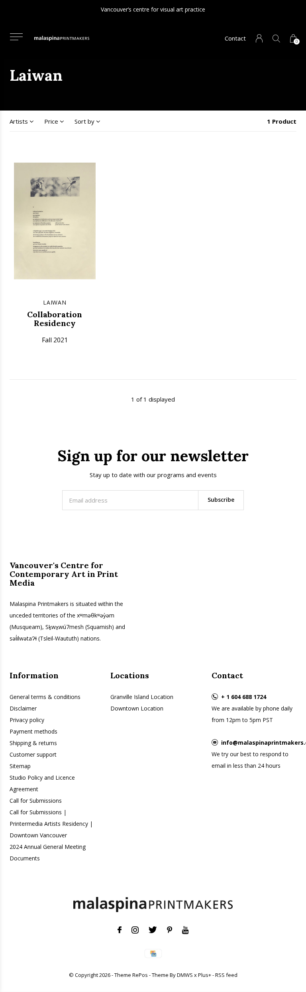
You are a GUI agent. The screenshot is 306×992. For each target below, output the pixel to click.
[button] (16, 37)
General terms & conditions (45, 697)
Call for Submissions (36, 800)
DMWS (185, 974)
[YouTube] (185, 930)
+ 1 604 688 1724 (243, 697)
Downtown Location (136, 708)
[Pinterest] (169, 930)
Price (51, 121)
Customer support (33, 754)
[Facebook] (120, 930)
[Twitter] (153, 930)
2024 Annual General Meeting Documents (48, 852)
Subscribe (221, 499)
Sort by (84, 121)
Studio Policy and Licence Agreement (42, 783)
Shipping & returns (33, 743)
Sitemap (20, 766)
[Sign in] (259, 38)
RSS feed (226, 974)
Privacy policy (27, 720)
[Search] (276, 38)
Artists (19, 121)
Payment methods (33, 731)
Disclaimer (23, 708)
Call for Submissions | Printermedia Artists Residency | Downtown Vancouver (51, 823)
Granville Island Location (141, 697)
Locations (129, 675)
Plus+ (204, 974)
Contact (235, 38)
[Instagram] (135, 930)
